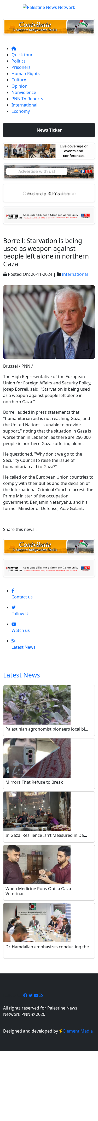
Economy (20, 111)
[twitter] (31, 995)
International (24, 105)
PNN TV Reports (27, 99)
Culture (18, 80)
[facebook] (25, 995)
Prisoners (21, 67)
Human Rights (25, 73)
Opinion (19, 86)
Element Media (78, 1031)
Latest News (21, 675)
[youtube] (36, 995)
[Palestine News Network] (49, 6)
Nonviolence (23, 92)
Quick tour (22, 55)
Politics (18, 61)
